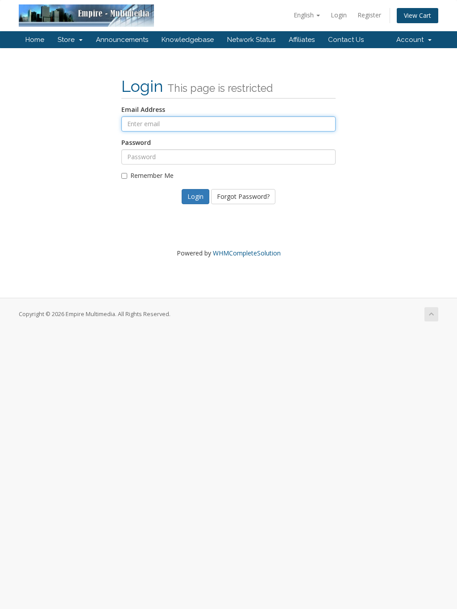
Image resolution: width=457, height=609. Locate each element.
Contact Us (346, 40)
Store (68, 40)
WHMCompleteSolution (247, 253)
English (305, 15)
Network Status (251, 40)
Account (411, 40)
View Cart (417, 15)
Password (136, 142)
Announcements (122, 40)
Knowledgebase (188, 40)
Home (34, 40)
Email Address (143, 109)
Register (369, 15)
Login (339, 15)
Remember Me (152, 175)
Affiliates (302, 40)
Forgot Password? (243, 196)
